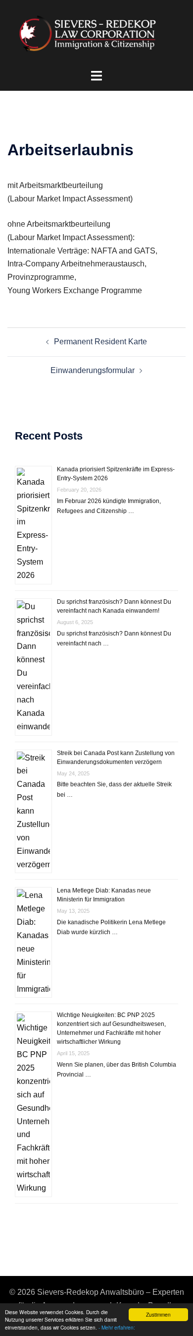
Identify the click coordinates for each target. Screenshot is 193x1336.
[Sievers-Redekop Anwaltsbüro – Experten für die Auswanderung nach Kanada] (96, 34)
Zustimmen (158, 1314)
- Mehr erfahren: (116, 1327)
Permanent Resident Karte (100, 341)
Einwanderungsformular (92, 370)
